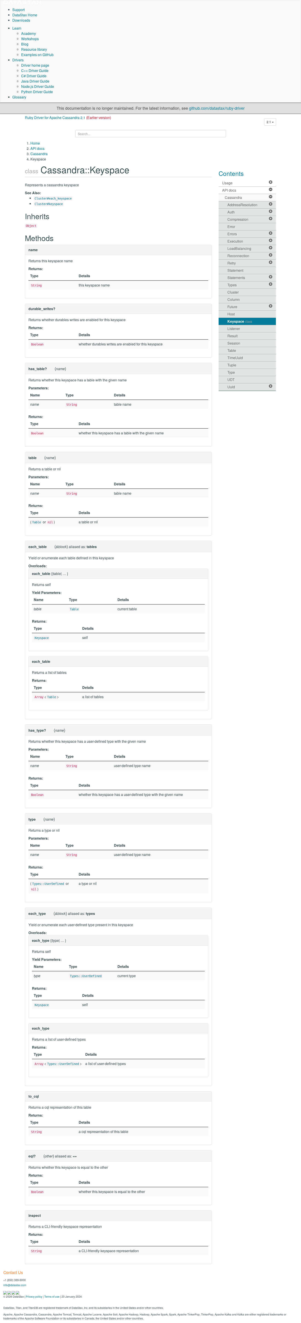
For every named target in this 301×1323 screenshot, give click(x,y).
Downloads (21, 20)
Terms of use (51, 1296)
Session (233, 343)
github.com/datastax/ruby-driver (217, 108)
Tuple (231, 365)
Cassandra (39, 153)
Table (36, 522)
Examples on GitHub (37, 54)
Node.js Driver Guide (37, 86)
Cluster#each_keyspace (53, 198)
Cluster (233, 292)
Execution (235, 241)
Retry (231, 263)
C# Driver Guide (33, 75)
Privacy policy (34, 1296)
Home (35, 143)
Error (231, 226)
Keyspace (42, 638)
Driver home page (35, 65)
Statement (235, 270)
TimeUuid (235, 357)
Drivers (18, 59)
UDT (231, 379)
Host (231, 314)
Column (233, 299)
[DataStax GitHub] (17, 1292)
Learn (16, 28)
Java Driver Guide (35, 81)
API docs (37, 148)
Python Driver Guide (37, 91)
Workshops (30, 38)
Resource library (34, 49)
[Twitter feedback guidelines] (14, 1292)
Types (232, 284)
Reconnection (238, 255)
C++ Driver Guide (34, 70)
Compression (237, 219)
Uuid (231, 386)
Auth (231, 212)
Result (232, 335)
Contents (231, 173)
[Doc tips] (9, 1292)
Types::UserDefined (48, 884)
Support (18, 9)
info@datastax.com (14, 1285)
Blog (24, 44)
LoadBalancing (239, 248)
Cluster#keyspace (49, 204)
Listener (233, 328)
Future (232, 306)
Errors (232, 233)
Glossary (19, 97)
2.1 (269, 122)
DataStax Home (24, 14)
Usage (227, 182)
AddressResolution (242, 204)
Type (231, 372)
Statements (236, 277)
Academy (28, 33)
